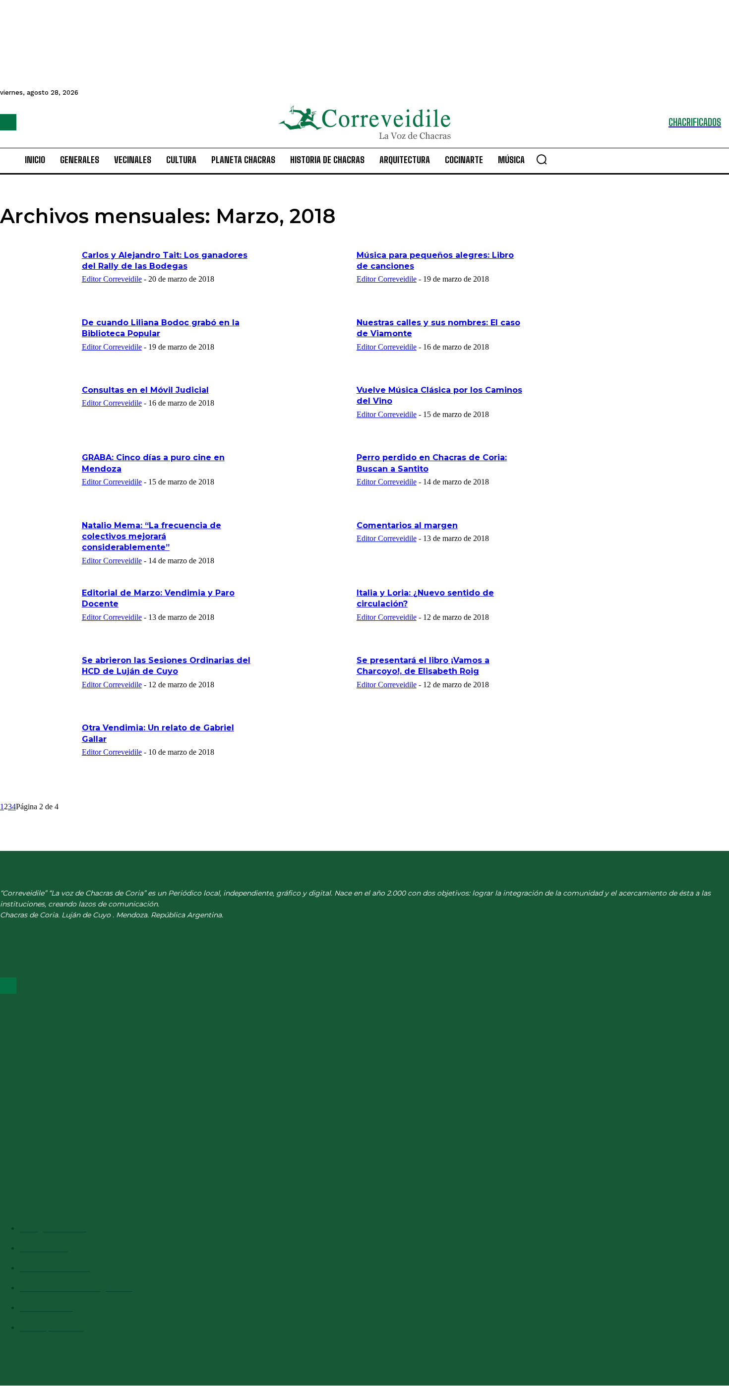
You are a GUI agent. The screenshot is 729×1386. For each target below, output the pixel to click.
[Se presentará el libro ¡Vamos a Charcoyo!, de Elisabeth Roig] (312, 681)
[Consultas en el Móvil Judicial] (37, 411)
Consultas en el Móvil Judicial (145, 390)
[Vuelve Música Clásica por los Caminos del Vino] (312, 411)
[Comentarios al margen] (312, 546)
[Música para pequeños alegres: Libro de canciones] (312, 276)
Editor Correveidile (112, 279)
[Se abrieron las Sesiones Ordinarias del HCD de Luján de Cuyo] (37, 681)
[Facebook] (8, 122)
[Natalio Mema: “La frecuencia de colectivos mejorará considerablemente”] (37, 546)
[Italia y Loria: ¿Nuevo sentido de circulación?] (312, 614)
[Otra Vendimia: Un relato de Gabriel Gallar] (37, 749)
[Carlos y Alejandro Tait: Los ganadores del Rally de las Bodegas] (37, 276)
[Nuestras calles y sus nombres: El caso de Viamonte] (312, 343)
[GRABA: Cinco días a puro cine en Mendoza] (37, 478)
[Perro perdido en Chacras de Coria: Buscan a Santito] (312, 478)
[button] (541, 159)
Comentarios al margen (407, 525)
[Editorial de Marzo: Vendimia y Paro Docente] (37, 614)
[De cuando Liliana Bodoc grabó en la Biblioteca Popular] (37, 343)
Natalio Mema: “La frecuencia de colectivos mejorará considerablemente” (151, 536)
